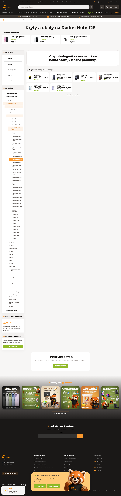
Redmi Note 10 (17, 180)
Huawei (12, 242)
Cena (10, 58)
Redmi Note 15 (17, 136)
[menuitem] (8, 12)
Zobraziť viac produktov (73, 95)
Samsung (12, 113)
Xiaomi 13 (14, 238)
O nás (67, 2)
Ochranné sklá (12, 274)
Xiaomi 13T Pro (16, 226)
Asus (11, 263)
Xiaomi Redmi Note (16, 128)
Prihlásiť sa (80, 436)
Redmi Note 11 (17, 169)
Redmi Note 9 (17, 190)
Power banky (12, 299)
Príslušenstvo (11, 103)
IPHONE (12, 110)
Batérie (11, 306)
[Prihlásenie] (102, 7)
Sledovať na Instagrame (60, 413)
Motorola (12, 251)
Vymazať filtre (9, 81)
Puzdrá (10, 107)
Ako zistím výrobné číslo (70, 470)
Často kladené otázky (70, 458)
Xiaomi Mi (14, 119)
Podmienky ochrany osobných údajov (50, 2)
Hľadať (91, 7)
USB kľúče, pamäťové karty (14, 302)
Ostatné (11, 286)
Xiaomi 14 (14, 223)
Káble (10, 280)
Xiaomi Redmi (16, 125)
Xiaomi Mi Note (16, 122)
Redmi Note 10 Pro (17, 173)
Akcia (9, 100)
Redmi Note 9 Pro (17, 183)
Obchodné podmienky (33, 2)
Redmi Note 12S (17, 159)
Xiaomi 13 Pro (15, 232)
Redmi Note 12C (17, 156)
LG (11, 260)
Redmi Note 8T (17, 197)
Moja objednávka (74, 2)
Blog (63, 2)
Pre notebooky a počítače (13, 295)
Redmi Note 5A (17, 206)
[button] (4, 96)
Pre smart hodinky (14, 292)
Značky (10, 64)
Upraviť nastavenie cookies (112, 490)
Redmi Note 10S (17, 177)
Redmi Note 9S (17, 187)
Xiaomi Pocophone (15, 210)
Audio (10, 289)
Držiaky (11, 283)
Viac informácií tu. (38, 481)
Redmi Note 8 (17, 200)
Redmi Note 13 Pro (17, 148)
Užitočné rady (68, 461)
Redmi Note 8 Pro (17, 194)
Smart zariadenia (12, 96)
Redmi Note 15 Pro (17, 132)
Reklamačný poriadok (19, 2)
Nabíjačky (11, 277)
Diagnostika (67, 464)
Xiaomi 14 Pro (15, 220)
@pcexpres (66, 383)
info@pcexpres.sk (9, 462)
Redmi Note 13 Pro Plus (17, 144)
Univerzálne (13, 248)
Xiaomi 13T (15, 229)
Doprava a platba (7, 2)
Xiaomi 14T (15, 217)
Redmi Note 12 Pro (17, 152)
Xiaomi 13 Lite (15, 235)
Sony (11, 257)
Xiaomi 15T (15, 214)
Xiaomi (12, 116)
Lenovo (12, 254)
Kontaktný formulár (10, 473)
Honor (12, 245)
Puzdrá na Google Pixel (15, 269)
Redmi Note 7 (17, 203)
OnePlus (12, 266)
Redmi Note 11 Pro (17, 166)
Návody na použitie (69, 467)
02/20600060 (8, 465)
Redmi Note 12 (17, 162)
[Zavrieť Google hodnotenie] (23, 488)
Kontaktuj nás (13, 346)
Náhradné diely (12, 310)
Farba (10, 75)
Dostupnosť (12, 70)
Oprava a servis (12, 93)
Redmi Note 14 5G (17, 140)
